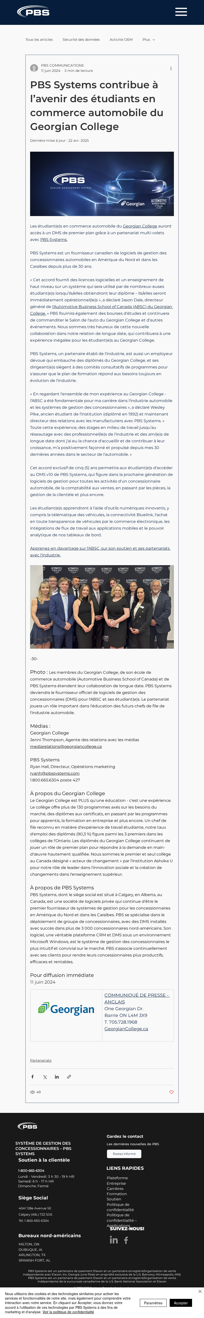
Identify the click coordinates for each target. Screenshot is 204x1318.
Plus (146, 39)
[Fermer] (200, 1291)
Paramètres (153, 1302)
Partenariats (40, 1060)
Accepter (181, 1302)
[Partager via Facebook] (32, 1076)
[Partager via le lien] (69, 1076)
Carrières (115, 1188)
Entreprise (116, 1183)
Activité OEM (121, 39)
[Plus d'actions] (171, 68)
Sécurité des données (81, 39)
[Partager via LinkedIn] (56, 1076)
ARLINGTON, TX (33, 1255)
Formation (117, 1193)
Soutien (114, 1199)
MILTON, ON (29, 1244)
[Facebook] (126, 1240)
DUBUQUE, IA (31, 1250)
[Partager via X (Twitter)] (44, 1076)
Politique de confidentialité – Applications (122, 1220)
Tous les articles (39, 39)
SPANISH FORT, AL (35, 1260)
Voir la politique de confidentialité (68, 1311)
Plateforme (117, 1178)
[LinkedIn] (114, 1240)
